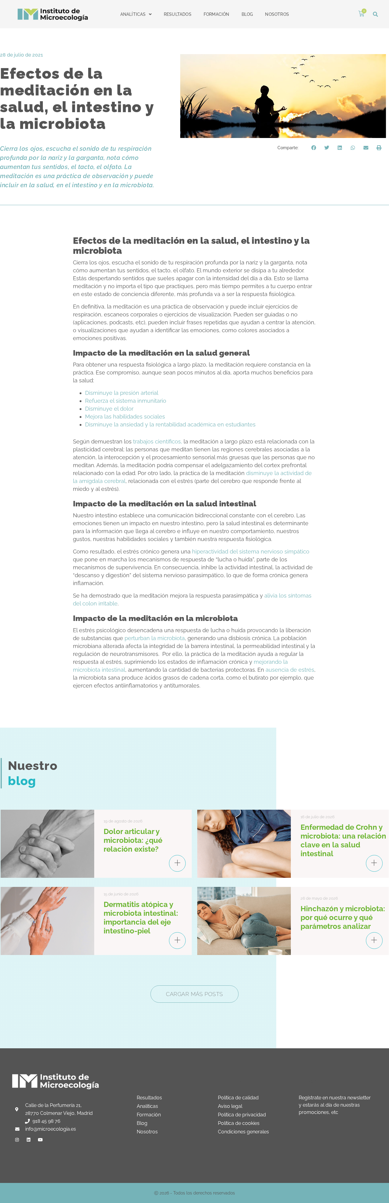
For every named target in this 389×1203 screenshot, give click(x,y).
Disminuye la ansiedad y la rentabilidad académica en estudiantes (170, 424)
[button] (375, 14)
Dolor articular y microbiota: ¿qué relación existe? (133, 840)
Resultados (177, 14)
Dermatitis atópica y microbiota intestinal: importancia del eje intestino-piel (141, 917)
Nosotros (277, 14)
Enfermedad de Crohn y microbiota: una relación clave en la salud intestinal (343, 840)
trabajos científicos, (157, 441)
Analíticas (133, 14)
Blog (247, 14)
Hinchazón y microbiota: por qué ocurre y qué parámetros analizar (343, 917)
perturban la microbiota (155, 638)
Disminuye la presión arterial (121, 393)
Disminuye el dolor (109, 408)
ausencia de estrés (290, 670)
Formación (216, 14)
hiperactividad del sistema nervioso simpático (250, 551)
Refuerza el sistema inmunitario (125, 401)
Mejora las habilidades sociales (125, 416)
